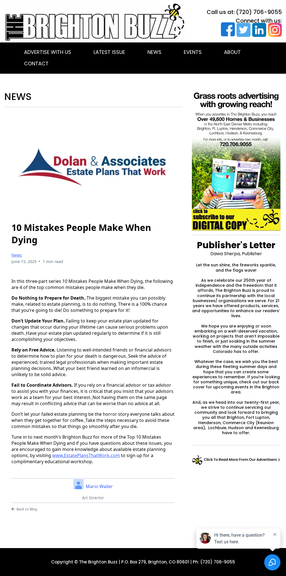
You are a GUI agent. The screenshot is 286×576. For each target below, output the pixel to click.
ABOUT (232, 52)
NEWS (154, 52)
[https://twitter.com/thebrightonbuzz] (243, 30)
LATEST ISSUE (109, 52)
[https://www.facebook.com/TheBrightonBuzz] (227, 29)
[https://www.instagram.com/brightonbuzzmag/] (274, 30)
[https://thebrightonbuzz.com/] (95, 22)
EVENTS (193, 52)
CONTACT (36, 63)
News (16, 255)
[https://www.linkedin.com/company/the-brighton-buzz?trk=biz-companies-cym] (258, 30)
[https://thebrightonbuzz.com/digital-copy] (236, 220)
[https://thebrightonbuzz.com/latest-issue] (236, 460)
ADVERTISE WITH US (47, 52)
